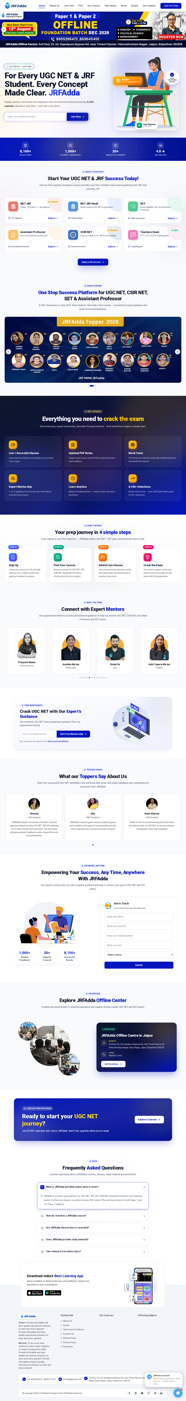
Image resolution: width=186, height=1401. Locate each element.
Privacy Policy (69, 1347)
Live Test (69, 5)
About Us (54, 5)
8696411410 (50, 1384)
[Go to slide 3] (84, 682)
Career (66, 1330)
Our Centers (149, 5)
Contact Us (68, 1338)
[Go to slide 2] (94, 390)
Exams (134, 5)
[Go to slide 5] (89, 682)
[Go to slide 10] (101, 682)
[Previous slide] (3, 29)
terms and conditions (58, 746)
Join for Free (171, 5)
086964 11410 (115, 1059)
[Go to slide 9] (98, 682)
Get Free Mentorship (71, 738)
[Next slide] (182, 29)
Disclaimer (68, 1351)
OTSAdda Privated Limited (51, 1398)
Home (42, 5)
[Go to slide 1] (90, 390)
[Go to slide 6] (91, 682)
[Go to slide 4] (87, 682)
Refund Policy (69, 1343)
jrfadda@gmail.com (72, 1384)
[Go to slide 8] (96, 682)
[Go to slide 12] (105, 682)
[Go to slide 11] (103, 682)
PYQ (80, 5)
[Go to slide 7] (94, 682)
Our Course (93, 5)
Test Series (110, 5)
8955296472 (37, 1384)
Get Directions (112, 1069)
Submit (139, 969)
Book (124, 5)
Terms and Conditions (73, 1334)
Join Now (76, 116)
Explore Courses (147, 1124)
